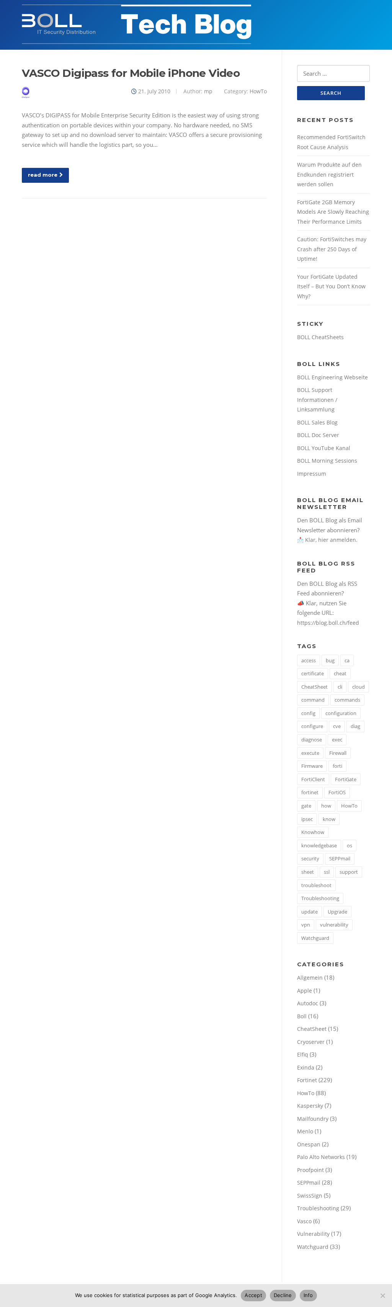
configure (312, 726)
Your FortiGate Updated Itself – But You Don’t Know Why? (331, 286)
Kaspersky (310, 1105)
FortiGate (345, 779)
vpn (305, 924)
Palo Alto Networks (321, 1157)
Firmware (312, 765)
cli (340, 686)
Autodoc (307, 1003)
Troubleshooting (320, 898)
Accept (253, 1295)
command (313, 699)
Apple (304, 990)
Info (308, 1295)
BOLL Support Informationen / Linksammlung (317, 399)
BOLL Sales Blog (317, 422)
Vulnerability (313, 1233)
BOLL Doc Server (318, 435)
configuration (340, 713)
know (329, 819)
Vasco (304, 1221)
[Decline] (382, 1295)
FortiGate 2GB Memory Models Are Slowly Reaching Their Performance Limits (333, 211)
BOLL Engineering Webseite (332, 377)
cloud (358, 686)
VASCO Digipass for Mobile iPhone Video (131, 73)
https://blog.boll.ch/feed (328, 622)
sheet (307, 871)
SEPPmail (339, 858)
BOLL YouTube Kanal (323, 448)
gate (306, 805)
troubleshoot (316, 885)
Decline (283, 1295)
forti (337, 765)
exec (337, 739)
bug (330, 660)
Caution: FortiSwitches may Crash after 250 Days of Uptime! (331, 249)
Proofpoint (310, 1170)
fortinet (309, 792)
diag (355, 726)
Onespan (308, 1144)
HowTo (258, 91)
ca (347, 660)
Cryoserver (311, 1041)
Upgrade (337, 911)
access (308, 660)
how (326, 805)
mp (208, 91)
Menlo (305, 1131)
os (349, 845)
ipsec (307, 819)
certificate (312, 673)
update (309, 911)
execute (310, 752)
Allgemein (310, 977)
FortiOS (337, 792)
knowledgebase (319, 845)
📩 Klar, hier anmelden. (327, 539)
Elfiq (302, 1054)
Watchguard (315, 938)
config (308, 713)
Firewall (337, 752)
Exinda (305, 1067)
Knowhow (312, 832)
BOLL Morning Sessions (327, 460)
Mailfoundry (312, 1118)
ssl (327, 871)
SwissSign (309, 1195)
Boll (302, 1016)
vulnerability (334, 924)
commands (347, 699)
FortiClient (313, 779)
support (349, 871)
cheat (340, 673)
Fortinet (307, 1080)
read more (42, 175)
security (310, 858)
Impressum (311, 473)
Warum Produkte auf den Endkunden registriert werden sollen (329, 174)
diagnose (311, 739)
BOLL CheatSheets (320, 337)
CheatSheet (314, 686)
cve (337, 726)
